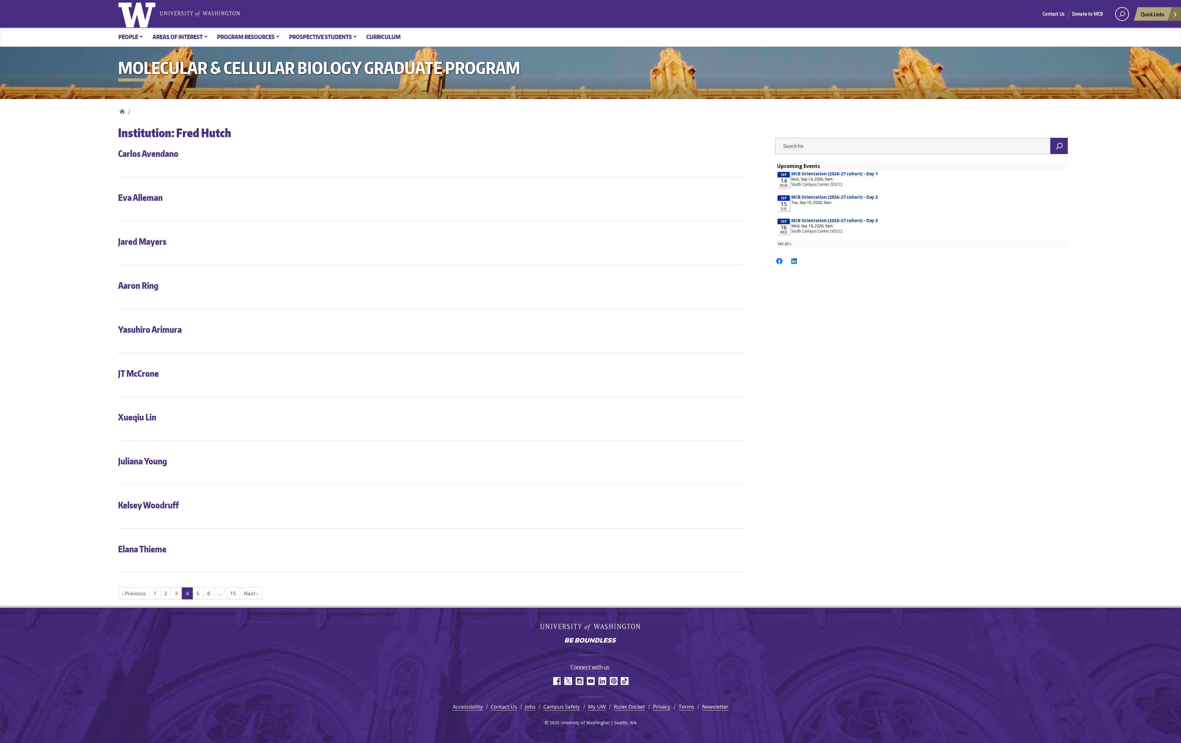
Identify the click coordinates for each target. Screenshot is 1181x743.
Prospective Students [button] (320, 37)
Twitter (568, 681)
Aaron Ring (138, 285)
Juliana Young (142, 461)
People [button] (128, 37)
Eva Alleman (140, 197)
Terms (686, 706)
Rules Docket (629, 706)
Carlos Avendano (148, 153)
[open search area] (1122, 14)
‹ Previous (134, 593)
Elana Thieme (142, 548)
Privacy (661, 706)
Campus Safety (561, 706)
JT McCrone (138, 373)
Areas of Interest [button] (178, 37)
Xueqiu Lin (137, 417)
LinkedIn (602, 681)
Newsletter (715, 706)
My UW (597, 706)
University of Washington (138, 14)
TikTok (625, 681)
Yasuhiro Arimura (150, 329)
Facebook (556, 681)
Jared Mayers (142, 241)
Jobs (530, 706)
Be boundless (590, 641)
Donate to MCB (1087, 14)
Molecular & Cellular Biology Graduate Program (122, 110)
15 (233, 593)
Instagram (579, 681)
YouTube (591, 681)
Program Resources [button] (246, 37)
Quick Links (1152, 14)
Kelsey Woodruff (148, 505)
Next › (251, 593)
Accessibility (468, 706)
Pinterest (613, 681)
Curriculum (383, 37)
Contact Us (1053, 14)
